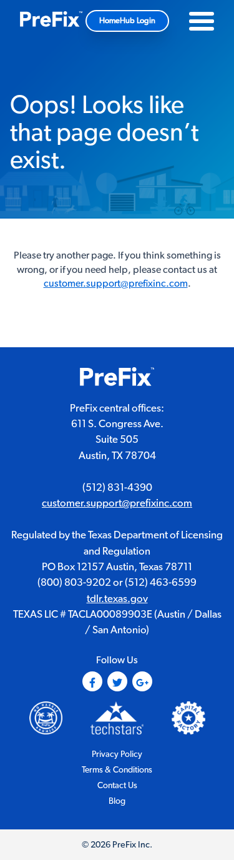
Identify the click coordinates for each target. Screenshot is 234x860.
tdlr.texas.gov (117, 599)
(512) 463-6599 (161, 583)
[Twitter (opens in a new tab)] (117, 681)
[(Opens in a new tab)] (117, 718)
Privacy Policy (117, 754)
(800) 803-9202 (74, 583)
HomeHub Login (127, 21)
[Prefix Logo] (117, 378)
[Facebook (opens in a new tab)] (92, 681)
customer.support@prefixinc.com (116, 284)
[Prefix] (51, 21)
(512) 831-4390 (117, 488)
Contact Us (117, 785)
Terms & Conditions (117, 770)
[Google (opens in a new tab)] (142, 681)
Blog (117, 801)
